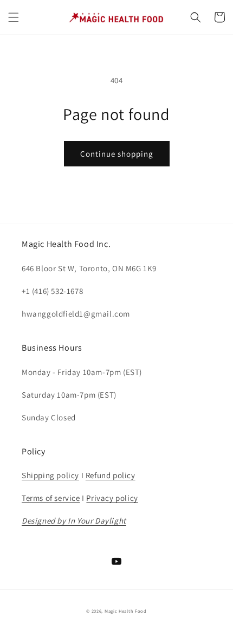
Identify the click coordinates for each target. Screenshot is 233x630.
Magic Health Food (126, 611)
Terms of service (51, 498)
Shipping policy (50, 475)
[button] (13, 17)
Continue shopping (116, 154)
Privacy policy (112, 498)
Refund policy (110, 475)
